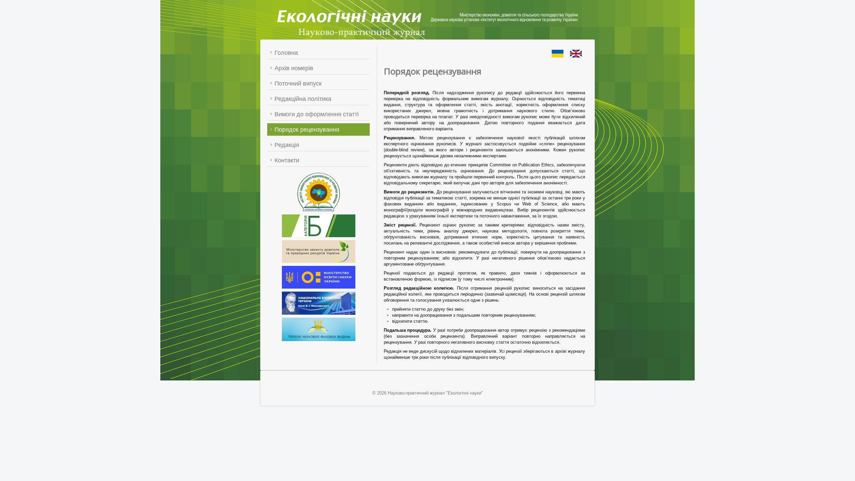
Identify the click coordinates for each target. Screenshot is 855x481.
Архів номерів (294, 68)
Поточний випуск (298, 83)
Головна (286, 52)
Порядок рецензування (307, 129)
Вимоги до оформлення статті (317, 114)
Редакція (287, 145)
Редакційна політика (303, 99)
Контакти (287, 160)
